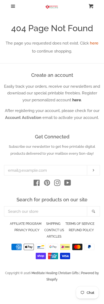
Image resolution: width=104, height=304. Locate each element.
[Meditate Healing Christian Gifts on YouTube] (67, 184)
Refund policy (81, 230)
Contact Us (54, 230)
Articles (54, 236)
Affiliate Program (25, 224)
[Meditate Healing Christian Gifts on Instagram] (57, 184)
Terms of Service (79, 224)
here (94, 43)
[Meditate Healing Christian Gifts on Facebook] (36, 184)
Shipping (53, 224)
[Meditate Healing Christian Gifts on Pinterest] (47, 184)
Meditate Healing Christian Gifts (55, 273)
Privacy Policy (26, 230)
